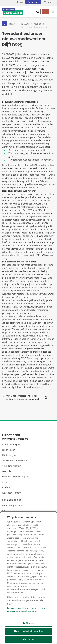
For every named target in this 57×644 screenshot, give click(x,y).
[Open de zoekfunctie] (38, 11)
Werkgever (49, 2)
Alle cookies (28, 639)
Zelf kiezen (28, 623)
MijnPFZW (45, 13)
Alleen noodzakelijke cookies (28, 631)
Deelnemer (33, 2)
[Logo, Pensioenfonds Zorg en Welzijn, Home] (12, 11)
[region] (28, 577)
